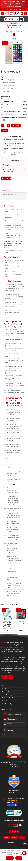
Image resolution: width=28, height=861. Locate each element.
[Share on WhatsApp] (2, 178)
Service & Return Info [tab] (8, 198)
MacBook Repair (7, 692)
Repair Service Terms (18, 392)
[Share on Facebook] (5, 178)
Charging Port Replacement (10, 108)
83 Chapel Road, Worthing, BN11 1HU (15, 714)
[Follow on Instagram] (13, 831)
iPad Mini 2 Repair (20, 623)
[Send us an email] (15, 831)
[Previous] (1, 620)
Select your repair (5, 96)
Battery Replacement (9, 104)
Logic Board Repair (7, 698)
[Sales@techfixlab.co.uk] (11, 9)
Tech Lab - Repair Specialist (16, 798)
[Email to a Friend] (10, 178)
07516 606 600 (10, 730)
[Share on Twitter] (7, 178)
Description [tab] (5, 190)
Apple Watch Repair (7, 695)
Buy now (5, 130)
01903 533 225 (10, 724)
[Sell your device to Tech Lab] (22, 19)
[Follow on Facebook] (10, 831)
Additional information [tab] (9, 194)
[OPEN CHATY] (24, 853)
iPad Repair (5, 689)
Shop (11, 31)
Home (7, 31)
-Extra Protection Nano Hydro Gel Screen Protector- (13, 117)
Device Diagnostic (8, 114)
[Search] (22, 13)
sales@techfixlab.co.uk (12, 719)
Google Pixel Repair (8, 704)
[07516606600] (20, 9)
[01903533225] (17, 9)
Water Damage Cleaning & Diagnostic (13, 111)
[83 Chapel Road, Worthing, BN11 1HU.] (8, 9)
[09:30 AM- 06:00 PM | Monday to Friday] (14, 9)
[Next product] (14, 34)
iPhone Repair (6, 686)
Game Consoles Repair (8, 701)
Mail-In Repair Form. (9, 245)
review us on (11, 805)
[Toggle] (5, 410)
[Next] (27, 620)
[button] (2, 13)
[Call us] (18, 831)
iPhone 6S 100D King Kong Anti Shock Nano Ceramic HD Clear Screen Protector (7, 625)
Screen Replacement (9, 101)
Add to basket (16, 125)
